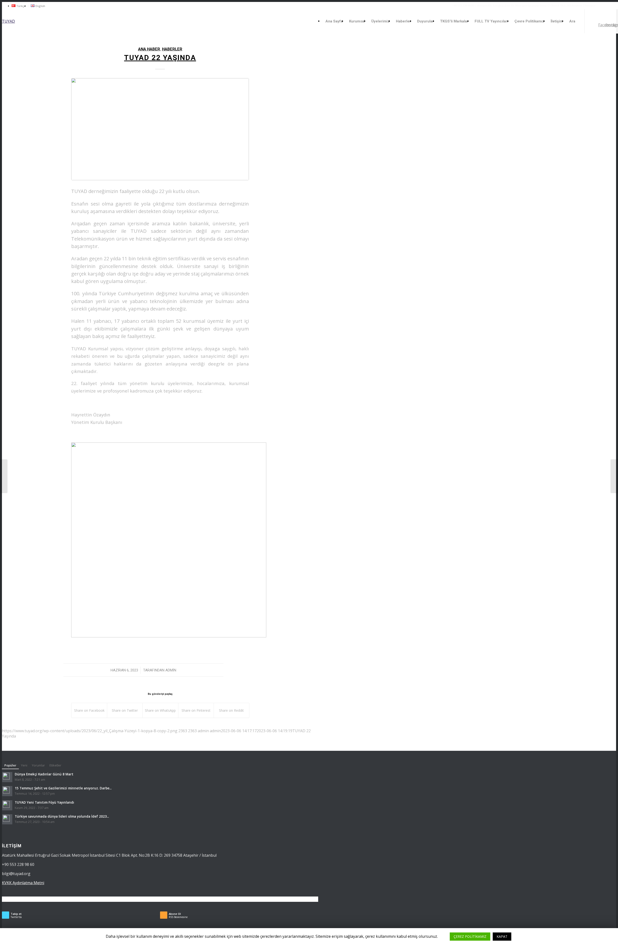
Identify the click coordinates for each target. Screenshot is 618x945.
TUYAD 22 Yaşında (160, 57)
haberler (172, 49)
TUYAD (8, 21)
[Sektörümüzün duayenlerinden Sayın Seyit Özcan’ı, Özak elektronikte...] (3, 476)
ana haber (149, 49)
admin (170, 670)
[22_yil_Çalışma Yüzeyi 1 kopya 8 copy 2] (160, 129)
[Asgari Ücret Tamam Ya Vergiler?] (614, 476)
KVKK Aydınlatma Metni (23, 882)
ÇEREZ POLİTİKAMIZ (470, 936)
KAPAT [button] (502, 936)
